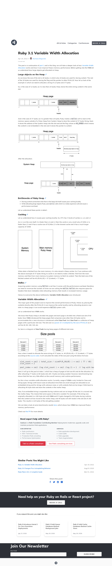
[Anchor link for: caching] (27, 214)
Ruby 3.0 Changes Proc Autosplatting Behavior (34, 468)
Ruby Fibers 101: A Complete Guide (30, 472)
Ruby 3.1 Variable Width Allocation (30, 465)
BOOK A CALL (99, 43)
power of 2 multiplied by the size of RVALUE (71, 323)
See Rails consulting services (60, 443)
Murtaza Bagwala (39, 59)
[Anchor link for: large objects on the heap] (46, 74)
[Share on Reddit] (58, 482)
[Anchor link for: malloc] (25, 283)
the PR (28, 411)
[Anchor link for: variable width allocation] (46, 299)
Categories (72, 43)
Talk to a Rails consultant (32, 443)
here (55, 405)
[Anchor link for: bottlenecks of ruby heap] (45, 198)
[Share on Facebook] (50, 482)
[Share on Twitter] (54, 482)
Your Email (13, 551)
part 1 (42, 65)
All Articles (61, 43)
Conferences (84, 43)
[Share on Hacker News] (62, 482)
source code (34, 356)
